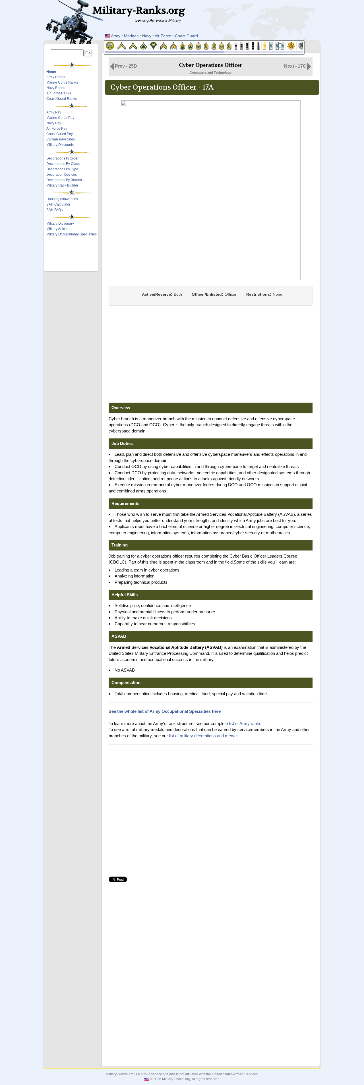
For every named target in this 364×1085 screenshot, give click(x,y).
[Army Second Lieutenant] (265, 45)
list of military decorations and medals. (204, 735)
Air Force (163, 36)
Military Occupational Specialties (71, 234)
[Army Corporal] (164, 45)
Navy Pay (53, 123)
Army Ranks (55, 77)
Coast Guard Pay (59, 134)
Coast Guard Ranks (61, 99)
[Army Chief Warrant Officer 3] (247, 45)
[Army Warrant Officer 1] (236, 45)
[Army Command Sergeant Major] (222, 45)
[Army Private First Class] (143, 45)
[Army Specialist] (153, 45)
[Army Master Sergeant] (198, 45)
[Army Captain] (280, 45)
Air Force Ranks (58, 93)
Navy (146, 36)
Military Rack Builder (62, 185)
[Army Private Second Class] (133, 45)
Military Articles (57, 229)
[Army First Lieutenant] (271, 45)
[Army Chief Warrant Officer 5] (259, 45)
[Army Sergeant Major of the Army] (229, 45)
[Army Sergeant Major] (214, 45)
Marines (131, 36)
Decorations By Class (63, 164)
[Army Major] (291, 45)
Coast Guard (186, 36)
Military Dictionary (60, 223)
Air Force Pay (56, 129)
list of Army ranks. (245, 723)
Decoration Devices (61, 175)
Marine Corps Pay (60, 118)
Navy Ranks (55, 88)
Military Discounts (60, 145)
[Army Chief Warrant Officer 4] (253, 45)
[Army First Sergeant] (206, 45)
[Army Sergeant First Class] (191, 45)
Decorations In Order (62, 158)
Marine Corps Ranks (62, 82)
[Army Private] (121, 45)
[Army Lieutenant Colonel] (302, 45)
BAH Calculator (58, 204)
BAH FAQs (54, 210)
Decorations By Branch (64, 180)
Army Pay (53, 112)
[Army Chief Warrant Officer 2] (242, 45)
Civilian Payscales (60, 139)
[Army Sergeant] (173, 45)
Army (115, 36)
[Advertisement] (71, 255)
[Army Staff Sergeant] (182, 45)
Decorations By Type (62, 169)
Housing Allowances (62, 199)
